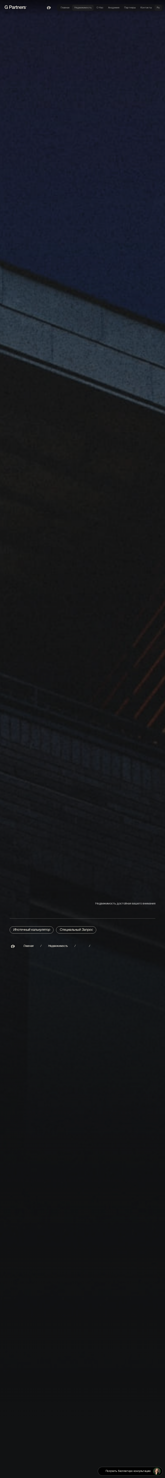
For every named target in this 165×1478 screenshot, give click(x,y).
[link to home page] (20, 9)
